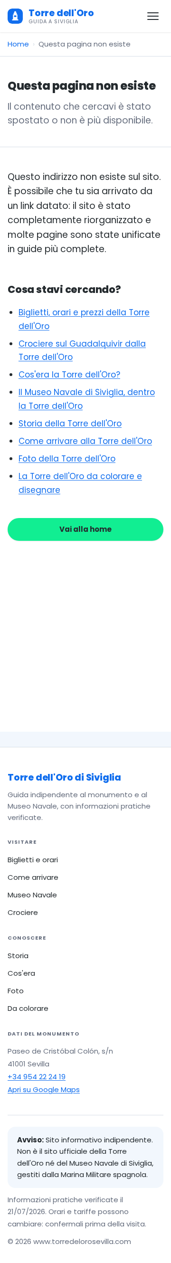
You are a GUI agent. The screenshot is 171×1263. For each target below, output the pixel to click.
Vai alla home (85, 529)
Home (18, 44)
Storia (18, 956)
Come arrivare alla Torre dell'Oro (85, 441)
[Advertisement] (85, 625)
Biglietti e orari (33, 860)
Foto (16, 991)
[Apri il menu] (152, 16)
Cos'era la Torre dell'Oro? (69, 374)
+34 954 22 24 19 (37, 1077)
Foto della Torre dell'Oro (67, 458)
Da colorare (28, 1008)
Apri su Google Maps (44, 1089)
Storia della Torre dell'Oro (70, 423)
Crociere (23, 912)
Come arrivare (33, 877)
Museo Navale (32, 895)
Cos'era (21, 973)
